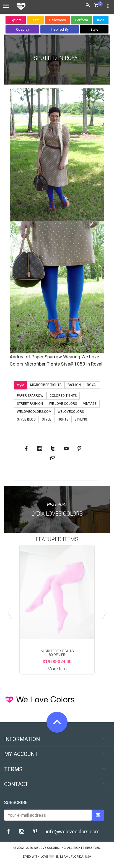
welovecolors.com (34, 412)
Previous (11, 612)
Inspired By (60, 29)
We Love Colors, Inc (49, 848)
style (20, 385)
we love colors (63, 404)
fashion (74, 385)
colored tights (63, 396)
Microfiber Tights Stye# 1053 (54, 364)
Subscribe (15, 802)
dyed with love (35, 856)
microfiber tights (45, 385)
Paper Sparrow (47, 356)
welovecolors (71, 412)
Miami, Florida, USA (75, 856)
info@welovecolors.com (73, 831)
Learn (35, 20)
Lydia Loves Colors (57, 514)
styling (80, 419)
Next (103, 612)
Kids (100, 20)
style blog (26, 419)
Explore (16, 20)
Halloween (57, 20)
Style (94, 29)
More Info (57, 668)
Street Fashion (30, 404)
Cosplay (22, 29)
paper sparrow (30, 396)
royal (92, 385)
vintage (90, 404)
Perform (81, 20)
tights (62, 419)
